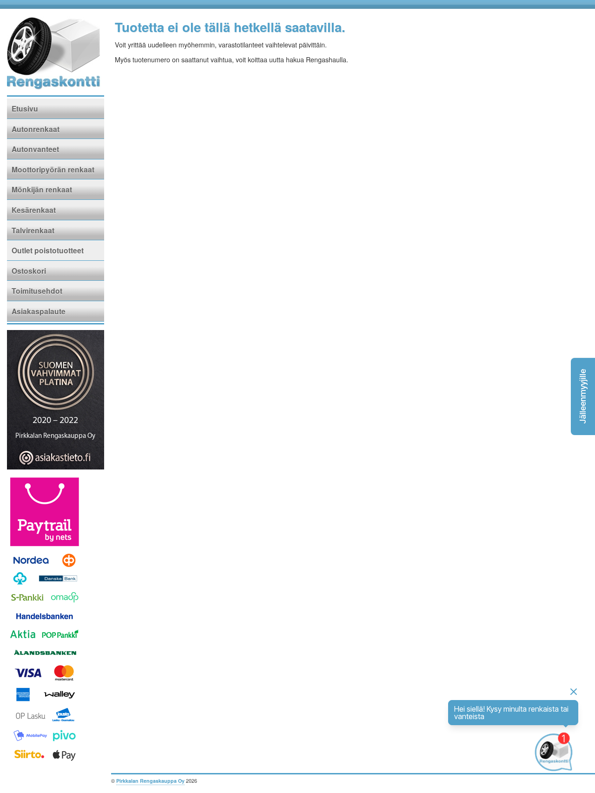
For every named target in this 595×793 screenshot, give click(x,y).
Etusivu (25, 108)
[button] (583, 396)
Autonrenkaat (36, 129)
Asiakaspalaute (39, 311)
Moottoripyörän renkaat (53, 169)
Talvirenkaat (33, 230)
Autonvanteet (35, 149)
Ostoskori (29, 270)
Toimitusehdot (37, 290)
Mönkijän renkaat (42, 189)
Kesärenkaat (34, 210)
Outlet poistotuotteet (48, 250)
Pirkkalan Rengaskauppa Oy (150, 780)
